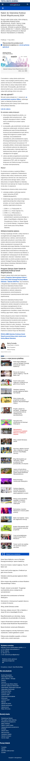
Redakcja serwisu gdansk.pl (9, 659)
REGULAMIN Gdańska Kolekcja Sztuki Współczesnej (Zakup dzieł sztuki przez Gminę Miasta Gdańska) (13, 336)
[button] (27, 4)
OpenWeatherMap (18, 667)
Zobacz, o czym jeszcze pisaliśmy (12, 358)
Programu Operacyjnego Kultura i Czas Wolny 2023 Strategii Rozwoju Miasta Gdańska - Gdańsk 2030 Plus (14, 279)
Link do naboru (5, 109)
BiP (3, 662)
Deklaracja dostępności (8, 661)
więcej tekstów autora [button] (6, 352)
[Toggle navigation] (2, 4)
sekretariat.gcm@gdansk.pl (12, 654)
